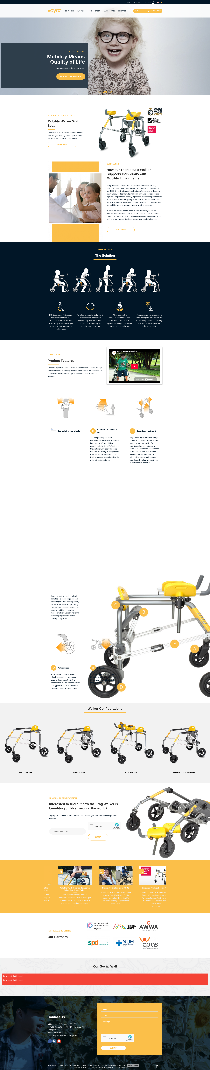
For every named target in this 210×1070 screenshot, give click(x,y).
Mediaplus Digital (119, 1065)
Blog (84, 1065)
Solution (67, 1065)
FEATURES (80, 11)
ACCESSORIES (109, 11)
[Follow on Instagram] (54, 1041)
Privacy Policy (123, 1067)
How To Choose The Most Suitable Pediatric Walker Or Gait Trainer (86, 889)
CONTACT (122, 11)
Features (76, 1065)
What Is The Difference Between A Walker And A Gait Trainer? (127, 889)
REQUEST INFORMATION (70, 76)
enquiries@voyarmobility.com (65, 1035)
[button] (128, 2)
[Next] (164, 889)
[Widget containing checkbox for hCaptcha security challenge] (104, 826)
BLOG (90, 11)
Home (60, 1065)
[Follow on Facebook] (50, 1041)
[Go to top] (157, 1066)
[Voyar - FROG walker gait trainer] (55, 11)
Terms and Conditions (80, 1067)
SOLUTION (69, 11)
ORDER (97, 11)
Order (90, 1065)
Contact (97, 1065)
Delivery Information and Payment (103, 1067)
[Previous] (45, 889)
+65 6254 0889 (60, 1032)
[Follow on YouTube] (59, 1041)
